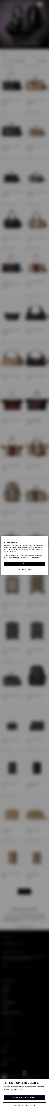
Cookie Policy (35, 557)
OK (24, 564)
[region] (24, 555)
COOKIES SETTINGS (24, 569)
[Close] (24, 1073)
